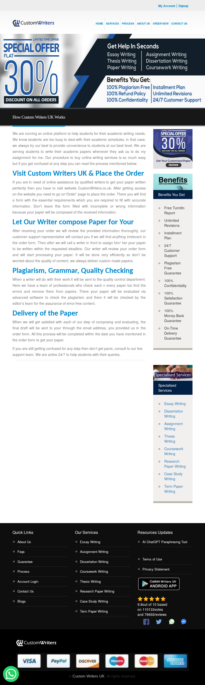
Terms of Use (152, 559)
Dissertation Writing (173, 414)
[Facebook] (146, 622)
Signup (183, 6)
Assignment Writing (173, 426)
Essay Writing (175, 403)
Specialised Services (167, 388)
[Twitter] (158, 622)
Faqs (21, 551)
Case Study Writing (173, 476)
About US (143, 23)
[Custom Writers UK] (33, 21)
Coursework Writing (173, 451)
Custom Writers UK (88, 676)
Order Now (160, 23)
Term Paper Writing (173, 489)
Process (128, 23)
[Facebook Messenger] (184, 622)
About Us (24, 541)
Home (99, 23)
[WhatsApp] (171, 622)
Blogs (22, 601)
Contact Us (26, 591)
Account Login (28, 581)
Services (112, 23)
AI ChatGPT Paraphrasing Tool (164, 541)
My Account (166, 6)
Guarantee (25, 561)
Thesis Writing (169, 439)
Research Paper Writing (175, 464)
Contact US (179, 23)
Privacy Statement (156, 569)
